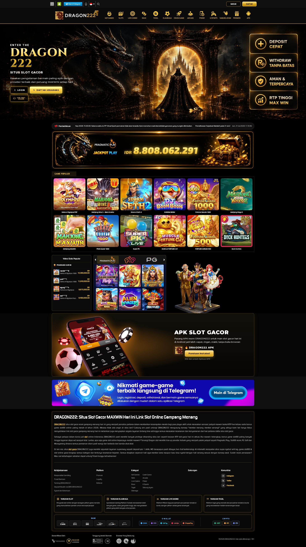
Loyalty (99, 479)
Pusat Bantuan (59, 479)
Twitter (229, 480)
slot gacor (73, 449)
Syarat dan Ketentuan (62, 491)
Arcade (190, 18)
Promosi (236, 18)
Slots (121, 18)
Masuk (234, 4)
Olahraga (167, 18)
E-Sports (213, 18)
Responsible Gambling (62, 475)
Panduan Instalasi (199, 353)
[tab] (108, 260)
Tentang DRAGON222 (62, 483)
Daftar (249, 4)
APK (248, 18)
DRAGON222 (59, 424)
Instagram (230, 476)
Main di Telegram (74, 4)
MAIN (71, 194)
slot (85, 437)
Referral (99, 483)
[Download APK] (178, 350)
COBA (108, 272)
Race (144, 18)
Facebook (230, 485)
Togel (155, 18)
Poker (202, 18)
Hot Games (109, 18)
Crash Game (179, 18)
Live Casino (132, 18)
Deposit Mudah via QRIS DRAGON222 (68, 487)
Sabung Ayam (225, 18)
